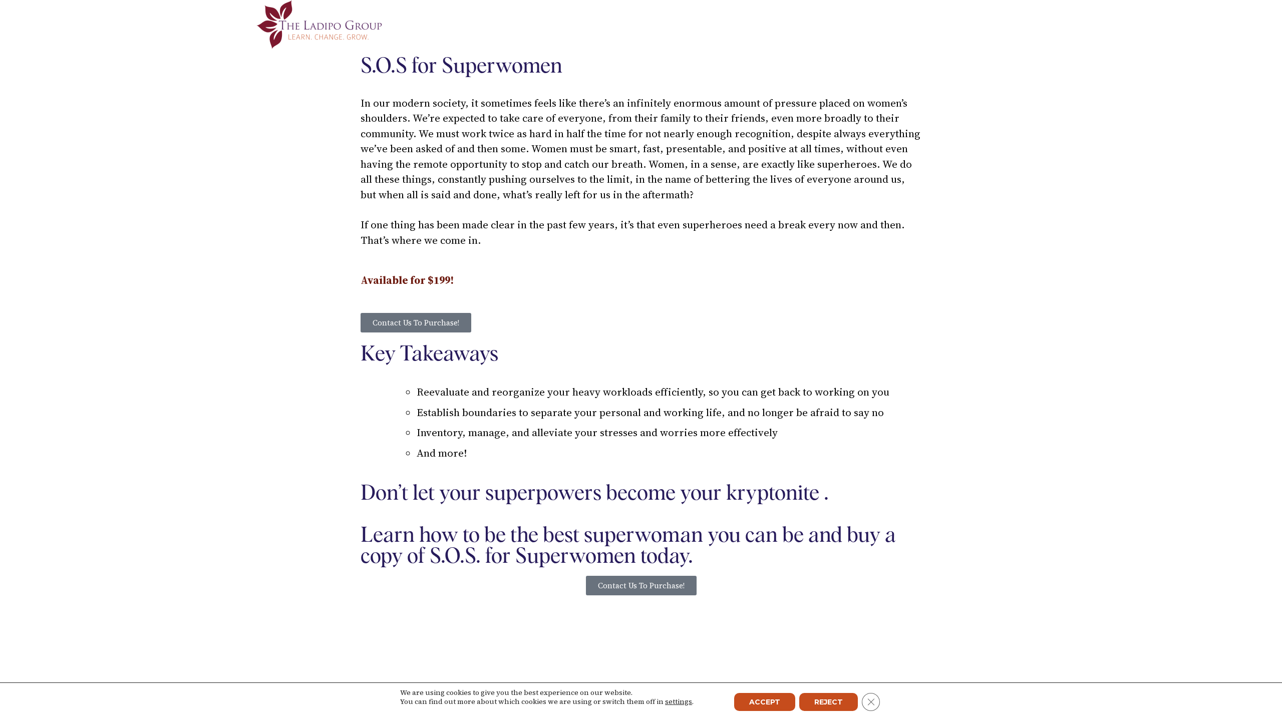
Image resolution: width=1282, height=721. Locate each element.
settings (678, 701)
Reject (828, 701)
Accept (764, 701)
